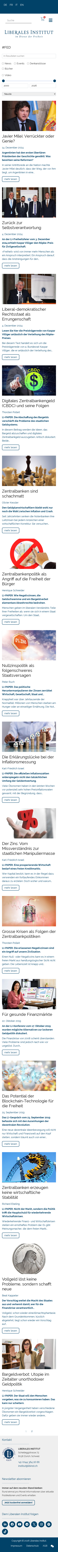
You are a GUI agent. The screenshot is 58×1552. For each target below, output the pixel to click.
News (8, 61)
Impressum (16, 1543)
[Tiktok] (5, 1529)
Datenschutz (32, 1543)
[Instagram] (41, 1522)
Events (20, 61)
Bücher (9, 66)
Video (8, 73)
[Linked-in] (5, 1522)
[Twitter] (34, 1522)
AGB (45, 1543)
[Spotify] (49, 1522)
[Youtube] (20, 1522)
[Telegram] (27, 1522)
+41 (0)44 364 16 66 (29, 1459)
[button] (29, 1551)
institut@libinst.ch (27, 1463)
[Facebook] (12, 1522)
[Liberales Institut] (29, 32)
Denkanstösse (38, 61)
